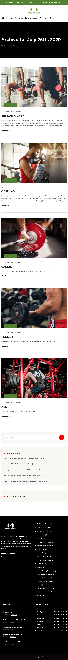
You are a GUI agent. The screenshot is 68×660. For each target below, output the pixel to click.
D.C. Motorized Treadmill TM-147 (14, 627)
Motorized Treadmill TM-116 (12, 634)
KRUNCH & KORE (12, 116)
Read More (6, 130)
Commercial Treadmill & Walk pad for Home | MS (19, 464)
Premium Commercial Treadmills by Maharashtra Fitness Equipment (26, 481)
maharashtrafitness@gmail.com (50, 2)
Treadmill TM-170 (9, 612)
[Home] (2, 18)
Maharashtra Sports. (31, 657)
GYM (4, 407)
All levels (12, 45)
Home (3, 45)
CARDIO (6, 266)
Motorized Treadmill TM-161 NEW (14, 620)
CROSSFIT (8, 337)
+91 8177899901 (30, 2)
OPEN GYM (8, 191)
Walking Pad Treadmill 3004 (12, 642)
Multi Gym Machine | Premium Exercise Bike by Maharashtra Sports (25, 475)
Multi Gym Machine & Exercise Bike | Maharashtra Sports (22, 470)
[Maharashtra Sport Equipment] (34, 10)
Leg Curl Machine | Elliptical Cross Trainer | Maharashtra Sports (24, 458)
